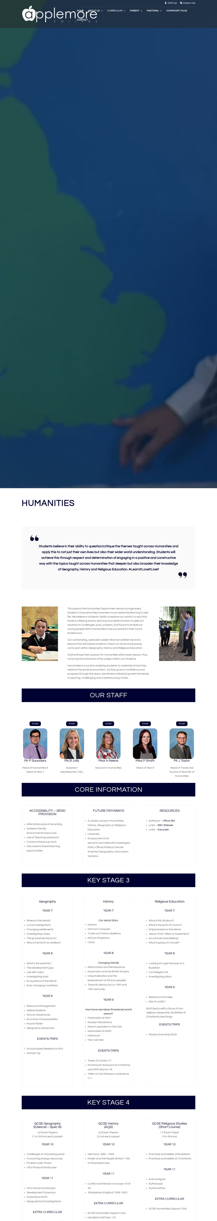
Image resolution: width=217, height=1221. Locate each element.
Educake (163, 829)
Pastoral (153, 11)
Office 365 (169, 820)
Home (80, 11)
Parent (134, 11)
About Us (94, 11)
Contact (82, 20)
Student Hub (189, 3)
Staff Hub (172, 3)
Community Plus (176, 11)
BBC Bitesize (165, 825)
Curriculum (114, 11)
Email (35, 723)
